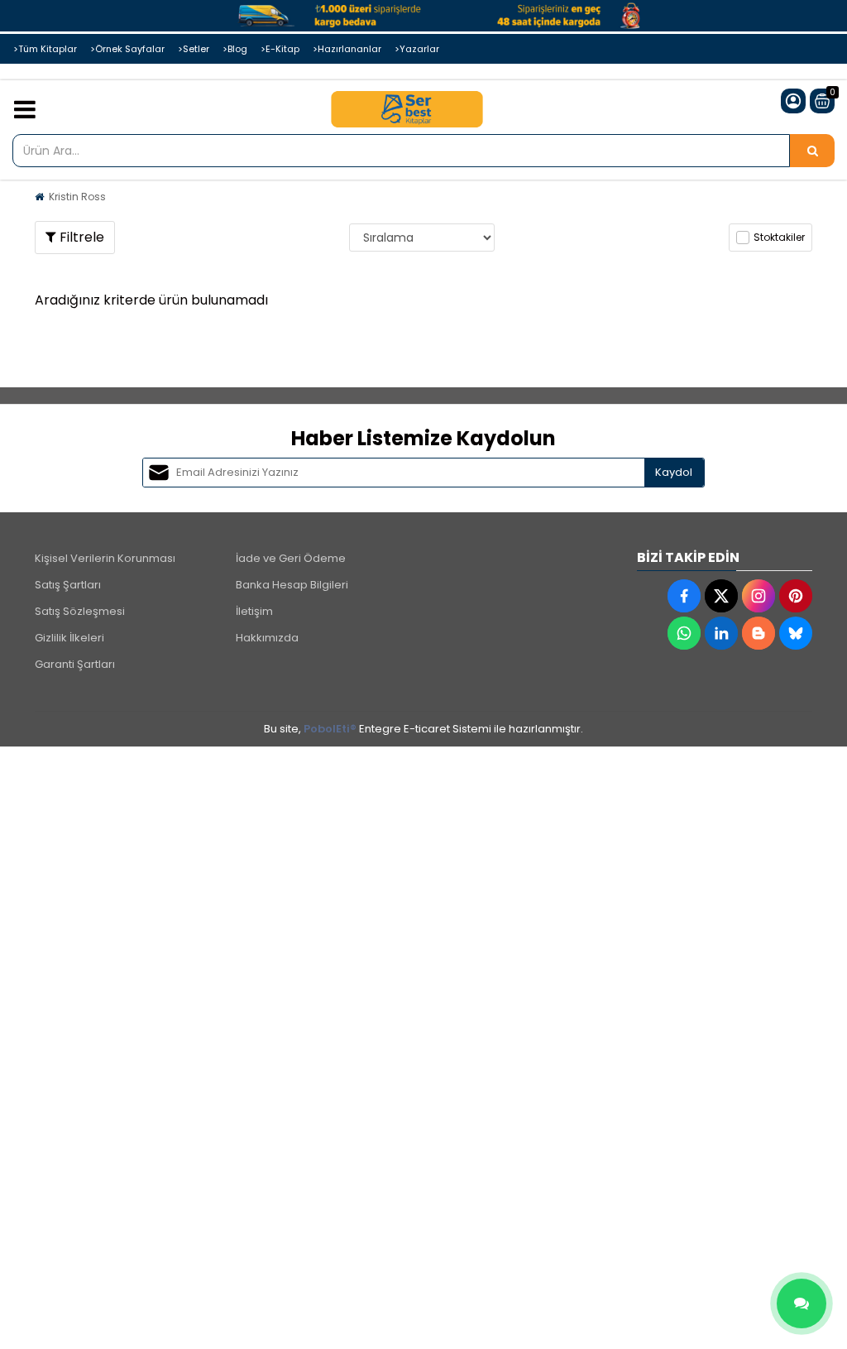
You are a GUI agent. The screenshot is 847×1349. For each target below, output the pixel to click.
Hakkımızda (267, 638)
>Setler (193, 48)
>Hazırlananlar (347, 48)
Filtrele (80, 237)
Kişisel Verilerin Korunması (105, 558)
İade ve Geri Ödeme (291, 558)
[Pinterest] (795, 595)
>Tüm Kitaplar (45, 48)
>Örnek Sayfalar (127, 48)
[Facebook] (684, 595)
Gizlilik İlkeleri (69, 638)
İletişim (254, 611)
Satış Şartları (68, 585)
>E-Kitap (280, 48)
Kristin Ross (77, 197)
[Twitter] (721, 595)
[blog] (758, 633)
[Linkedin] (721, 633)
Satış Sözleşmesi (80, 611)
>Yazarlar (417, 48)
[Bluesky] (795, 633)
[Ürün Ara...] (812, 150)
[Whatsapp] (684, 633)
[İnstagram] (758, 595)
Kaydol (673, 472)
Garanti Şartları (75, 664)
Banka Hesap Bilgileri (292, 585)
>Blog (235, 48)
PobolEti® (330, 729)
